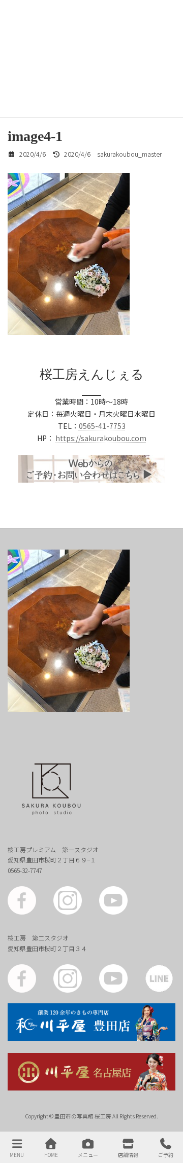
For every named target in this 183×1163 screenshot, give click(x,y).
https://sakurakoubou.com (100, 438)
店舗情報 (128, 1154)
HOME (51, 1154)
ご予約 (165, 1154)
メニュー (88, 1154)
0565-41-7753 (102, 426)
